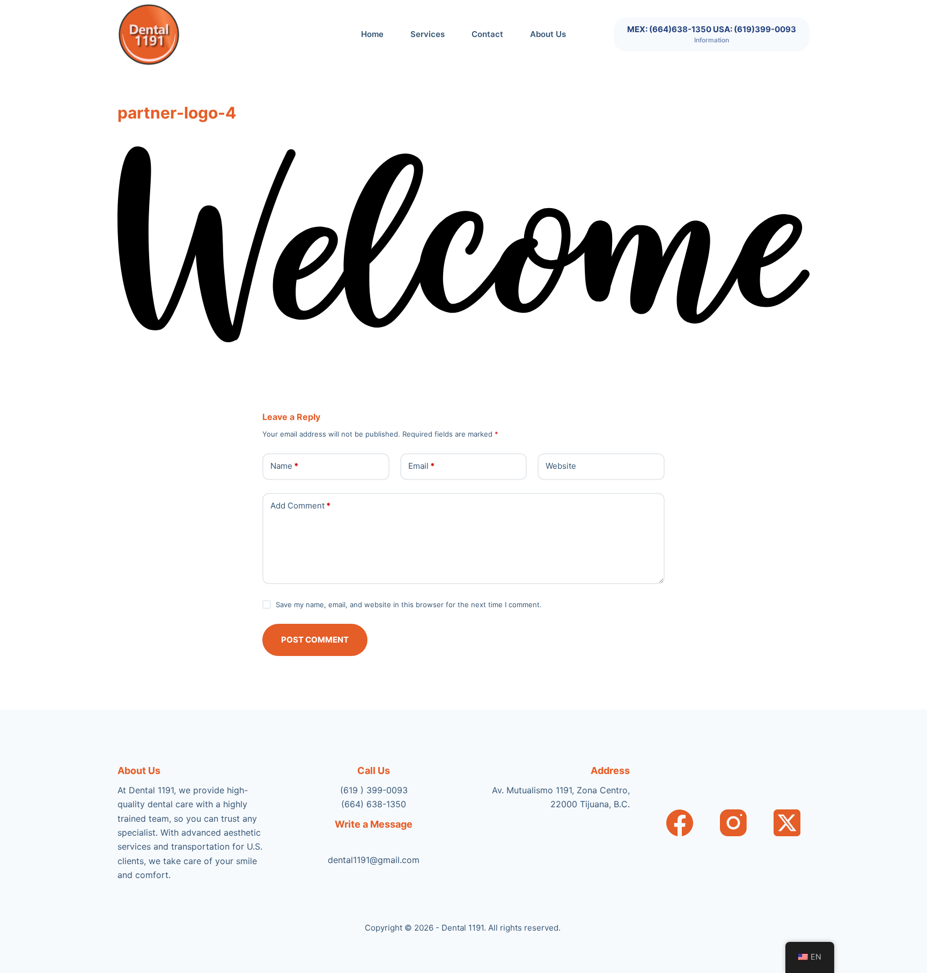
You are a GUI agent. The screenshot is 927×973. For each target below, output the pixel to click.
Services (427, 34)
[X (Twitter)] (787, 822)
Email (421, 466)
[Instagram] (733, 822)
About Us (548, 34)
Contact (487, 34)
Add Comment (300, 505)
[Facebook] (679, 822)
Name (284, 466)
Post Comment (315, 640)
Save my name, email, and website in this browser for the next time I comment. (409, 604)
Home (372, 34)
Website (561, 466)
